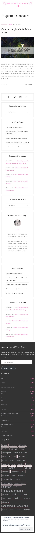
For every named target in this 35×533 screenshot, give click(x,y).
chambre (6, 456)
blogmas (22, 445)
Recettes (4, 398)
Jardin (3, 382)
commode (21, 456)
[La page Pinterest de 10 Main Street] (26, 97)
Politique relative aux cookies (22, 525)
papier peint (21, 475)
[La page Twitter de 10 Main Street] (14, 97)
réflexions (5, 494)
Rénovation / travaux (7, 424)
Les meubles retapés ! (8, 387)
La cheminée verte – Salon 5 (14, 147)
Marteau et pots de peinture (9, 413)
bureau (14, 449)
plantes (6, 487)
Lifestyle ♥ (4, 391)
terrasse (4, 509)
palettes (13, 475)
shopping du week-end (15, 506)
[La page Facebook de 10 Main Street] (9, 97)
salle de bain (19, 494)
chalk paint (6, 453)
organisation (5, 475)
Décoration (4, 415)
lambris (20, 468)
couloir (4, 460)
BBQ (2, 400)
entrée (13, 464)
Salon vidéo (26, 498)
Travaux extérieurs (6, 435)
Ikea (4, 468)
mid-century (15, 471)
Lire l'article (29, 84)
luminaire (5, 472)
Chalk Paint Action (20, 453)
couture (12, 460)
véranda (26, 510)
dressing (5, 464)
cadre (22, 449)
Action (4, 445)
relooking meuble (12, 490)
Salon (17, 498)
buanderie (5, 449)
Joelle (10, 24)
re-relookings (17, 487)
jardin (12, 467)
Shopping (4, 404)
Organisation (5, 420)
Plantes (3, 393)
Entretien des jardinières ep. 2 (14, 127)
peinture (7, 483)
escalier (21, 464)
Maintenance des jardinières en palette (17, 142)
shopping (5, 502)
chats (14, 456)
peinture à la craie (20, 483)
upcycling (12, 509)
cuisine (21, 460)
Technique (4, 431)
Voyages (3, 409)
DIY (2, 378)
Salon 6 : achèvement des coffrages (16, 138)
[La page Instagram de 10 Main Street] (20, 97)
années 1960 (13, 445)
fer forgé (29, 464)
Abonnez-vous (8, 368)
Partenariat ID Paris (11, 479)
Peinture (3, 427)
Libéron (28, 468)
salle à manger (6, 498)
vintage (18, 509)
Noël (23, 472)
